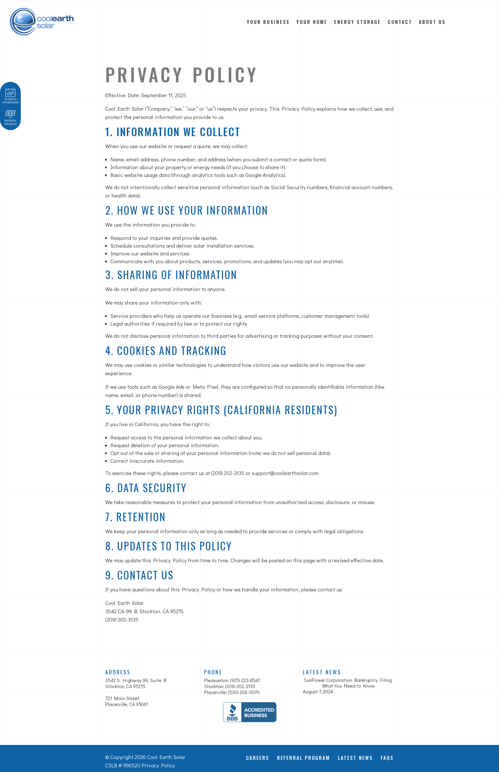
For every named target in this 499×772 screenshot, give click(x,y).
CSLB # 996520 (122, 765)
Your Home (312, 21)
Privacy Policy (158, 765)
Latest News (322, 672)
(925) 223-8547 (245, 680)
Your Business (268, 21)
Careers (257, 758)
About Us (432, 21)
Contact (400, 21)
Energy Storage (357, 21)
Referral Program (303, 758)
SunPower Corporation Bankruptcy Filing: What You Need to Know (348, 683)
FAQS (387, 758)
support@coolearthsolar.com (285, 473)
